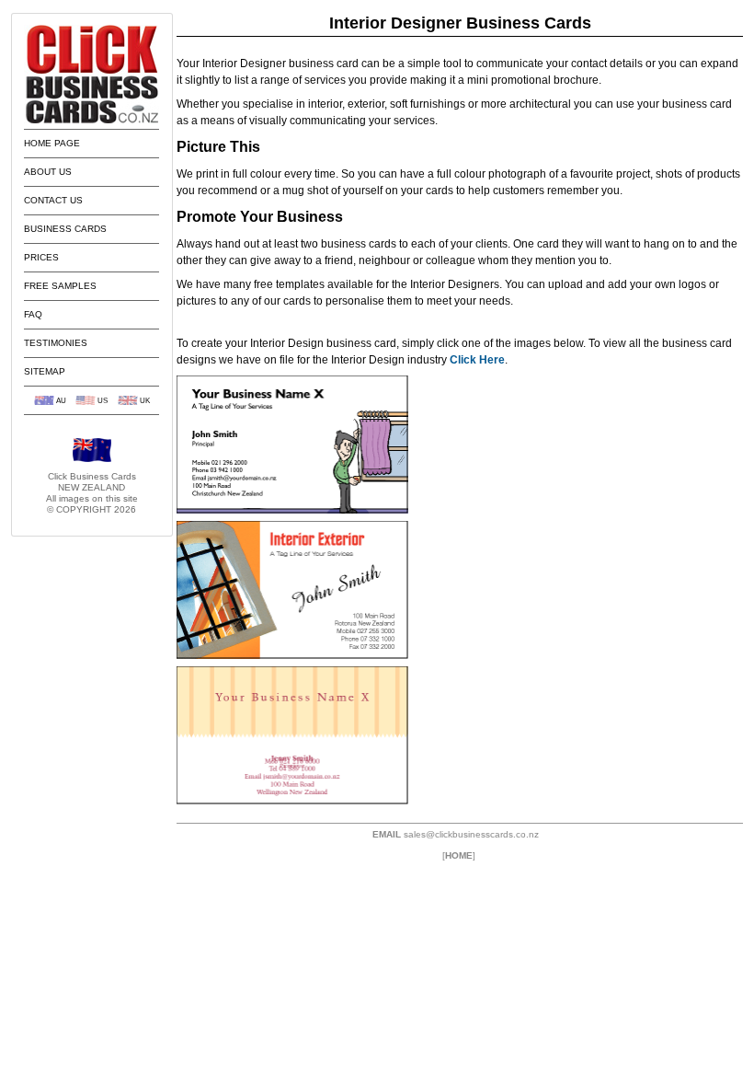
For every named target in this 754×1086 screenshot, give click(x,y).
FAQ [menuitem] (33, 314)
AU (61, 400)
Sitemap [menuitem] (44, 371)
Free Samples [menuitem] (60, 286)
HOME (459, 855)
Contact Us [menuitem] (53, 200)
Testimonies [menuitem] (55, 343)
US (102, 400)
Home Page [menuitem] (52, 143)
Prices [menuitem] (41, 257)
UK (145, 400)
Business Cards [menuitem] (65, 229)
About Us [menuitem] (48, 172)
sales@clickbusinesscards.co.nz (471, 834)
